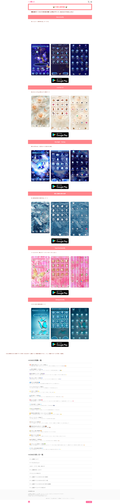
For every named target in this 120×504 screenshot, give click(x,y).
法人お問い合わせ (54, 498)
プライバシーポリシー (65, 498)
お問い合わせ (48, 498)
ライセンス (72, 498)
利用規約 (59, 498)
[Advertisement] (60, 34)
